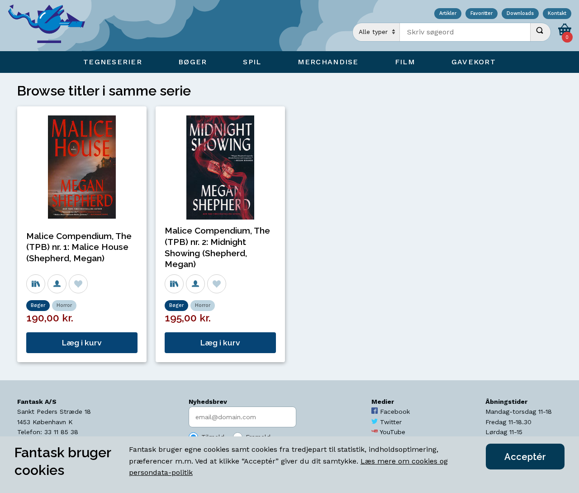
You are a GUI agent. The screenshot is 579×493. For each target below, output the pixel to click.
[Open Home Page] (51, 26)
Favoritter (481, 14)
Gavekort (473, 61)
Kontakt (557, 14)
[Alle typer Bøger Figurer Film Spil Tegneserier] (376, 32)
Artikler (447, 14)
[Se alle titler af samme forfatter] (56, 283)
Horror (64, 305)
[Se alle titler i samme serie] (35, 283)
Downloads (520, 14)
